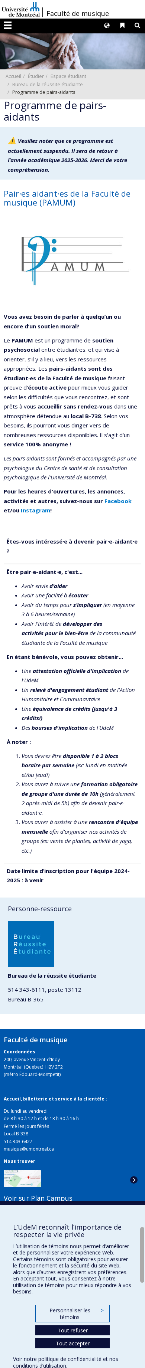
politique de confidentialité (70, 1358)
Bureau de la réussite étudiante (47, 84)
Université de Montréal (21, 9)
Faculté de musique (77, 13)
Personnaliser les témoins (76, 1314)
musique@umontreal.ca (29, 1149)
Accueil (13, 76)
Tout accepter (73, 1343)
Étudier (36, 76)
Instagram (35, 510)
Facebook (118, 501)
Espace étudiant (68, 76)
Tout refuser (73, 1330)
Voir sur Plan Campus (38, 1198)
